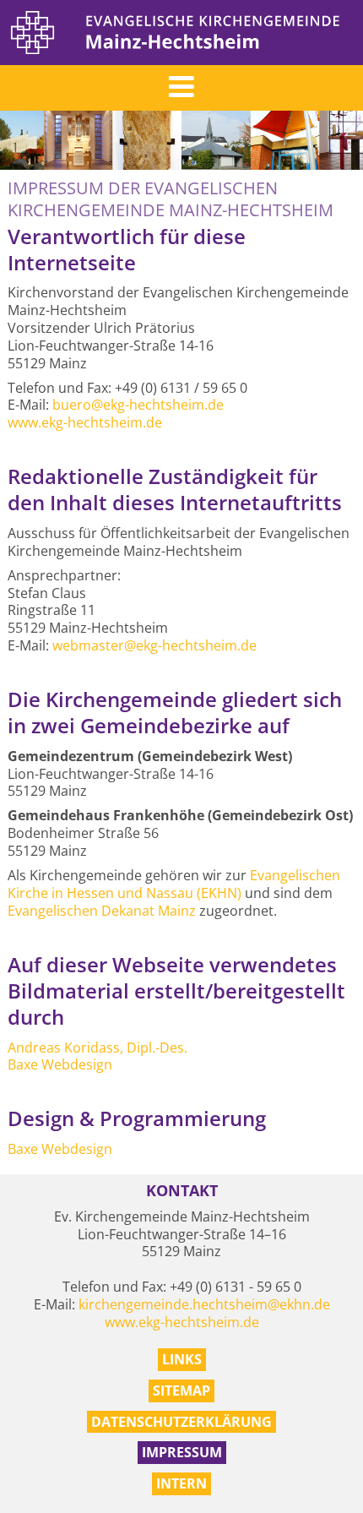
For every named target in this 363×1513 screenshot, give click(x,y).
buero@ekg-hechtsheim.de (138, 404)
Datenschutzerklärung (181, 1421)
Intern (181, 1483)
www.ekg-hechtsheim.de (85, 422)
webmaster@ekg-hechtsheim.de (154, 645)
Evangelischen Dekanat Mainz (102, 910)
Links (182, 1359)
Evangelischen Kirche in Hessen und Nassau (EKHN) (174, 884)
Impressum (182, 1452)
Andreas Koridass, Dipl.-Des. (97, 1047)
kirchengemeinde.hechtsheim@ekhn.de (204, 1304)
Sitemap (181, 1390)
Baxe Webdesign (60, 1064)
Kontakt (182, 1190)
